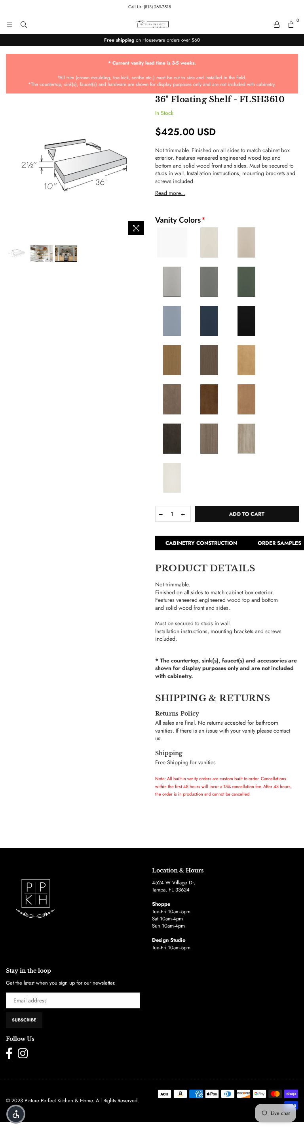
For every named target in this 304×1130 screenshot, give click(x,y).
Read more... (170, 193)
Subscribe (24, 1020)
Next (142, 167)
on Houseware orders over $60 (152, 40)
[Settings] (277, 24)
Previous (13, 167)
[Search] (24, 24)
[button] (15, 1114)
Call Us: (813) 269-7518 (149, 7)
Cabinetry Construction (201, 543)
